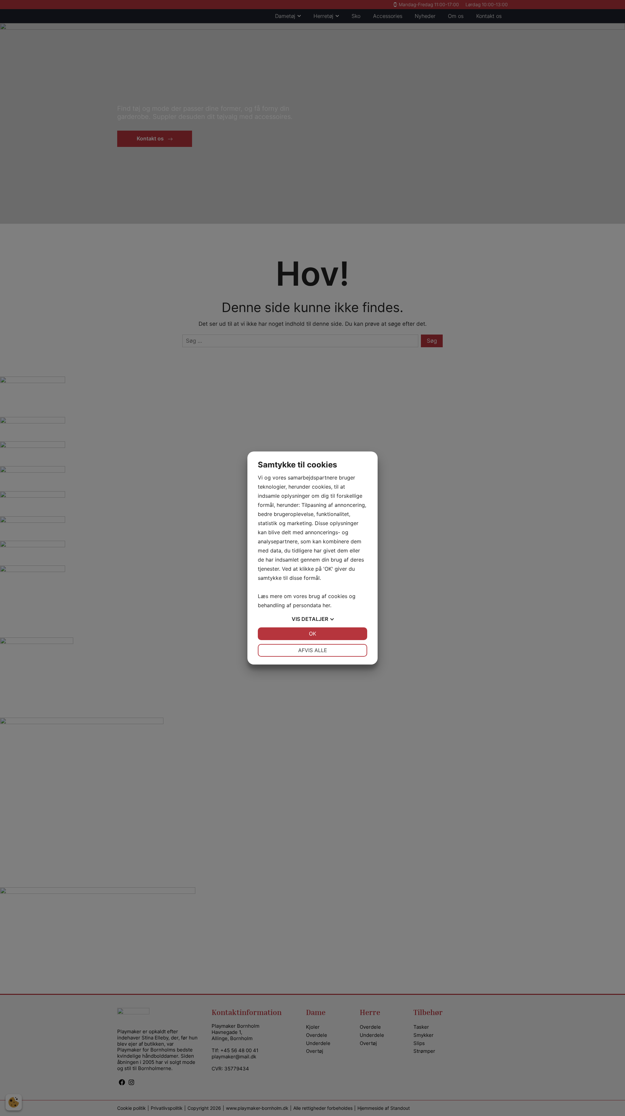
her (326, 605)
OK (312, 633)
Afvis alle (312, 650)
